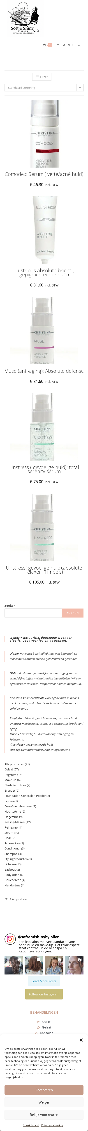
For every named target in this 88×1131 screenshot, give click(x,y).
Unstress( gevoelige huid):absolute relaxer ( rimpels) (44, 570)
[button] (81, 1040)
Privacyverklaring (52, 1125)
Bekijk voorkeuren (44, 1114)
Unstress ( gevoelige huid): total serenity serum (44, 469)
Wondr (15, 638)
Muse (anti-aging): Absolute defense (44, 371)
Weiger (44, 1102)
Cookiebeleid (31, 1125)
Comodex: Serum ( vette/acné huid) (44, 174)
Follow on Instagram (44, 994)
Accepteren (44, 1090)
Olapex (14, 654)
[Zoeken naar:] (77, 45)
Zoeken (10, 606)
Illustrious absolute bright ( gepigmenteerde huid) (44, 272)
